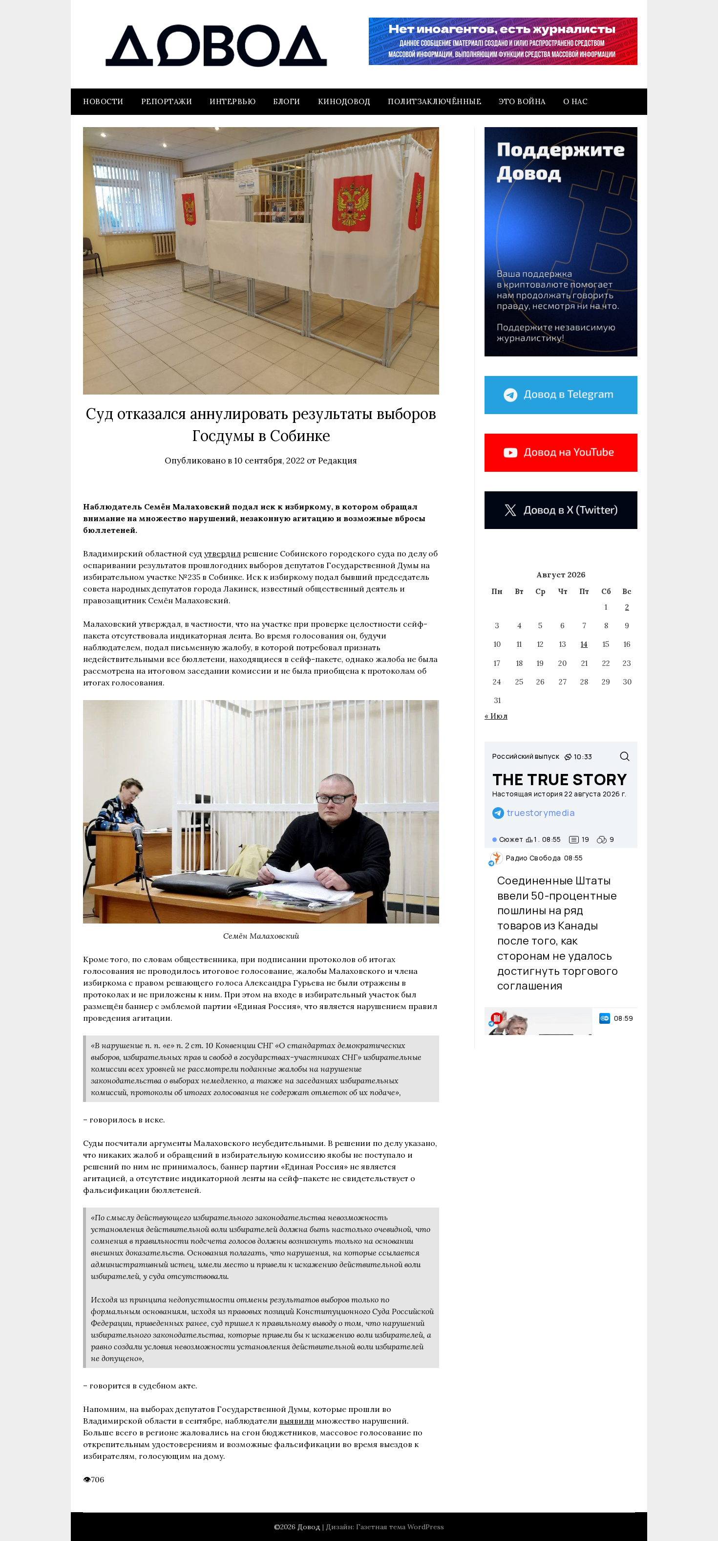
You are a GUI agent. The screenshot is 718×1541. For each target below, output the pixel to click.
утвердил (222, 553)
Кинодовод (344, 101)
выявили (296, 1421)
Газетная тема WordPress (400, 1526)
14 (584, 644)
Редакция (337, 460)
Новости (103, 101)
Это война (522, 101)
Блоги (286, 101)
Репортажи (166, 101)
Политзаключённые (434, 101)
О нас (575, 101)
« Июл (496, 716)
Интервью (232, 101)
